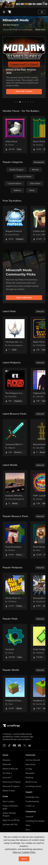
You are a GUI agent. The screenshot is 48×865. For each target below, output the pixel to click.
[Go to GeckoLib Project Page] (15, 642)
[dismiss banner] (43, 3)
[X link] (24, 745)
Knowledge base (32, 797)
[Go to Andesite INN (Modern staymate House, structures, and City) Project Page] (15, 488)
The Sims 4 (7, 773)
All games (6, 760)
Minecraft (7, 764)
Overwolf (29, 817)
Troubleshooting (32, 801)
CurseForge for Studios (35, 821)
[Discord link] (19, 745)
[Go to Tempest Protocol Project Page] (15, 224)
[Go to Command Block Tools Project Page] (15, 437)
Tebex (28, 825)
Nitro (28, 830)
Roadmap (29, 778)
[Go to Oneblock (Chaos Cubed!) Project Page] (15, 693)
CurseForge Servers (33, 786)
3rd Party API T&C (10, 825)
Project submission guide (10, 807)
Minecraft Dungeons (11, 786)
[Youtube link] (14, 745)
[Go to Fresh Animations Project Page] (15, 540)
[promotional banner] (24, 4)
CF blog (29, 769)
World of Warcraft (10, 769)
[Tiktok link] (9, 745)
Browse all (39, 162)
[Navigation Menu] (4, 12)
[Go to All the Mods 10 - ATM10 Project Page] (15, 591)
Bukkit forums (31, 782)
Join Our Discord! (33, 760)
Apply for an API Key (11, 820)
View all (40, 311)
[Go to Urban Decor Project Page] (15, 134)
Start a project (8, 801)
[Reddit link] (29, 745)
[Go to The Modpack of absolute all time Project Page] (15, 386)
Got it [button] (24, 859)
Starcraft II (7, 778)
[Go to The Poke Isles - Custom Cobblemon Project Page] (15, 335)
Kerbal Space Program (12, 782)
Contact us (30, 806)
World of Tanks (9, 791)
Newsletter (30, 773)
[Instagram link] (4, 745)
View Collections (24, 298)
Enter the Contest (24, 91)
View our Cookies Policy (24, 852)
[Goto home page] (9, 12)
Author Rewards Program (9, 814)
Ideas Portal (30, 764)
